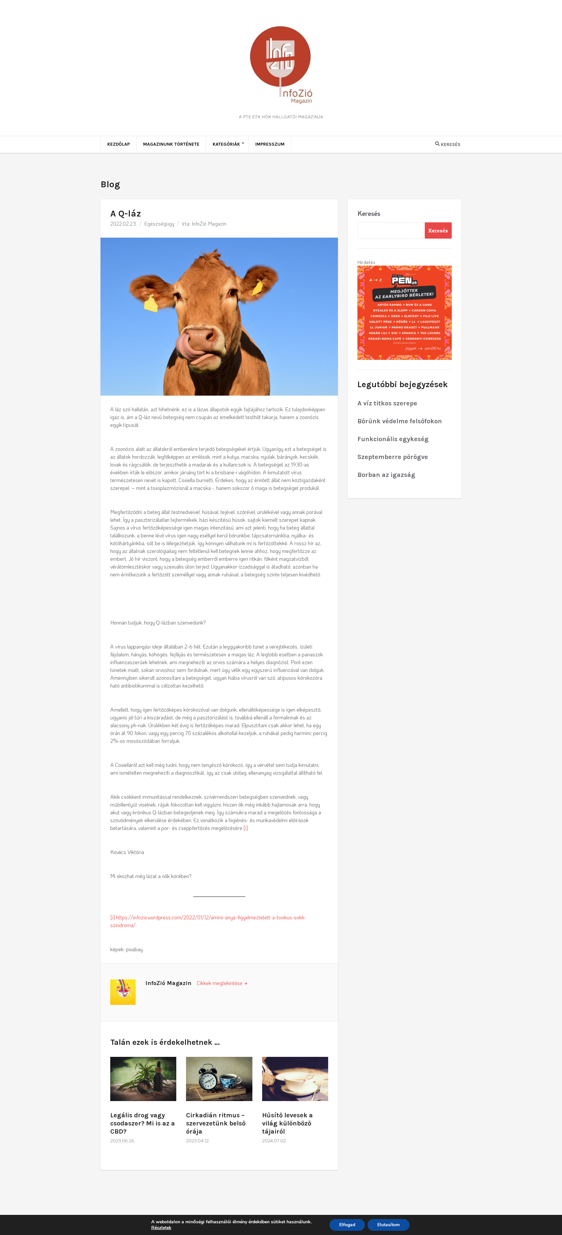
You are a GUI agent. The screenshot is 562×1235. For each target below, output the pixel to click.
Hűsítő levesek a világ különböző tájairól (287, 1123)
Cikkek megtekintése (220, 982)
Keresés (368, 213)
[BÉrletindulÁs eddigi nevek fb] (404, 312)
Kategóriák (226, 144)
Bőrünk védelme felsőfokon (399, 421)
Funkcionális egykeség (393, 439)
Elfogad (347, 1225)
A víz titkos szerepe (387, 403)
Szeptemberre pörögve (392, 457)
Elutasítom (388, 1225)
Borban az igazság (386, 475)
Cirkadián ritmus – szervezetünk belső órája (216, 1123)
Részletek (161, 1228)
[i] (245, 827)
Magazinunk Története (171, 144)
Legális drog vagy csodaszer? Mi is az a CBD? (142, 1123)
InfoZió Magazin (209, 223)
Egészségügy (159, 223)
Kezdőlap (118, 144)
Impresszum (270, 144)
